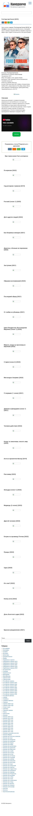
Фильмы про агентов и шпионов (11, 736)
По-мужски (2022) (10, 170)
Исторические (7, 669)
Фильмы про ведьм (8, 743)
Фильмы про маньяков (9, 760)
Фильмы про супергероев (10, 780)
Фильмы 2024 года (8, 726)
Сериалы (5, 702)
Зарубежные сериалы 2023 (10, 668)
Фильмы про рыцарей (9, 775)
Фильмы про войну (8, 744)
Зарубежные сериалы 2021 (10, 664)
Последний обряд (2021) (12, 296)
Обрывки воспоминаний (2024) (15, 281)
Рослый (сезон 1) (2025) (12, 201)
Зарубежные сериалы (9, 660)
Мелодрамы (6, 674)
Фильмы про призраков (9, 770)
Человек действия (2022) (13, 426)
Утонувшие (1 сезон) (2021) (13, 393)
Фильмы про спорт (8, 778)
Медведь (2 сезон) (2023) (13, 505)
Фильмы (5, 715)
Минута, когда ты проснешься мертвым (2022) (14, 345)
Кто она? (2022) (9, 583)
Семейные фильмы (8, 700)
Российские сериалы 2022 (10, 687)
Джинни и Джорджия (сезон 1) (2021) (15, 409)
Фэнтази (5, 788)
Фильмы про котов (8, 754)
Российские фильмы (8, 695)
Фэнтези (5, 790)
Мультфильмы (6, 676)
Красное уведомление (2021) (14, 630)
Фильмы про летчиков (9, 756)
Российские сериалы (8, 681)
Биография (6, 650)
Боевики (5, 651)
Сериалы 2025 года (8, 703)
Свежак (5, 697)
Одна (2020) (8, 568)
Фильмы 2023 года (8, 725)
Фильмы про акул (7, 738)
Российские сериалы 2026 (10, 694)
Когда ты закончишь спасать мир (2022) (16, 442)
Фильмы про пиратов (8, 767)
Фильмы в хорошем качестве (11, 733)
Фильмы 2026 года (8, 730)
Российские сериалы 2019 (10, 682)
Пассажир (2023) (10, 474)
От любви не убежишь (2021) (14, 312)
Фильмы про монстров (9, 762)
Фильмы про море (8, 764)
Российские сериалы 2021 (10, 686)
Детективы (6, 655)
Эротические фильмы (9, 791)
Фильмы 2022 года (8, 723)
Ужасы (5, 712)
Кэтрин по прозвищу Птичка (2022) (16, 536)
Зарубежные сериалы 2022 (10, 666)
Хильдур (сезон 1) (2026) (13, 490)
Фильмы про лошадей (9, 757)
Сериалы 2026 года (8, 705)
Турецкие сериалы (8, 710)
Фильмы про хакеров (8, 785)
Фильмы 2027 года (8, 731)
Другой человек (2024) (12, 521)
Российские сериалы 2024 (10, 690)
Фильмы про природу (8, 772)
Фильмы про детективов (9, 746)
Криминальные (7, 673)
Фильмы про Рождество (9, 773)
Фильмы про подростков (9, 769)
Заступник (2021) (10, 265)
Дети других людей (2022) (13, 217)
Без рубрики (6, 648)
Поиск (3, 638)
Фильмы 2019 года (8, 718)
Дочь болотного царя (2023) (14, 614)
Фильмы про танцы (8, 782)
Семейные (6, 699)
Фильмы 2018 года (8, 717)
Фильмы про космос (8, 752)
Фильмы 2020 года (8, 720)
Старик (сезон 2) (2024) (12, 362)
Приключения (6, 677)
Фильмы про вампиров (9, 741)
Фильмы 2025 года (8, 728)
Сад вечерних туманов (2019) (14, 186)
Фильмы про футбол (8, 783)
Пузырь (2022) (9, 552)
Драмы (5, 658)
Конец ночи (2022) (10, 599)
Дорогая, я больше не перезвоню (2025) (15, 249)
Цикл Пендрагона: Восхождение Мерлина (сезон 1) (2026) (15, 328)
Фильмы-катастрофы (9, 786)
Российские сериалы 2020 (10, 684)
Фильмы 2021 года (8, 721)
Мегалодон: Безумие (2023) (13, 377)
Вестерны (5, 653)
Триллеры (5, 708)
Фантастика (6, 713)
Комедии (5, 671)
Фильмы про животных (9, 749)
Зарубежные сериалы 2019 (10, 661)
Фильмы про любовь (8, 759)
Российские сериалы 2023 (10, 689)
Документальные (7, 656)
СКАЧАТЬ (16, 134)
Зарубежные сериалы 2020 (10, 663)
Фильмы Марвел (7, 734)
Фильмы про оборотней (9, 765)
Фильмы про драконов (9, 747)
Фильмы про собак (8, 777)
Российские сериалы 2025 (10, 692)
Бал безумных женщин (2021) (14, 233)
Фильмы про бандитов (9, 739)
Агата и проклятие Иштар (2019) (15, 459)
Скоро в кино (6, 707)
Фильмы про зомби (8, 751)
